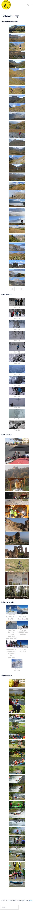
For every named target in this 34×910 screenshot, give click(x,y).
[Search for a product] (28, 4)
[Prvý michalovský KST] (6, 4)
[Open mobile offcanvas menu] (32, 5)
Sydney (30, 900)
